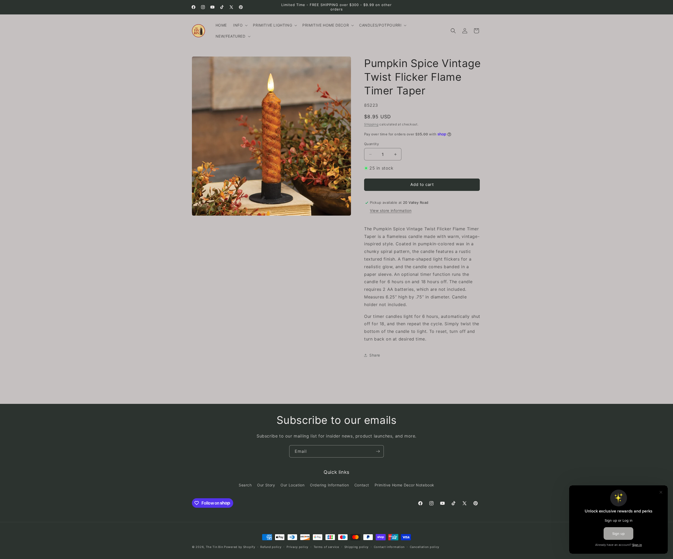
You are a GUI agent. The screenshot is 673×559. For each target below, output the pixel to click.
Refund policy (270, 546)
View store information (390, 210)
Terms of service (326, 546)
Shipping (371, 124)
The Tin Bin (214, 547)
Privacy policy (297, 546)
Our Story (266, 485)
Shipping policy (356, 546)
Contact (361, 485)
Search (245, 485)
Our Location (292, 485)
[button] (240, 25)
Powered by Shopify (239, 547)
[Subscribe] (378, 451)
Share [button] (374, 355)
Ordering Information (329, 485)
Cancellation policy (424, 546)
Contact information (389, 546)
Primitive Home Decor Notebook (404, 485)
